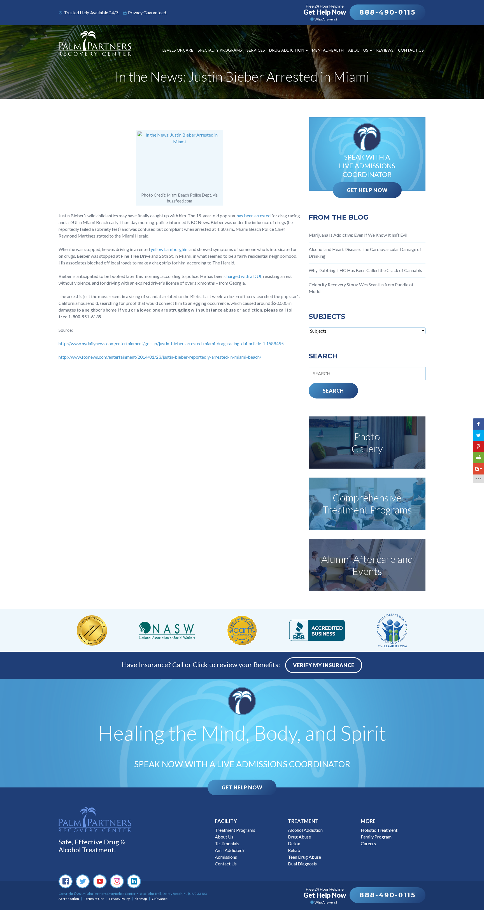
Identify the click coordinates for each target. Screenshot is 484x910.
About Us (358, 50)
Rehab (294, 850)
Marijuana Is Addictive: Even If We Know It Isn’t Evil (358, 235)
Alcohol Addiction (305, 830)
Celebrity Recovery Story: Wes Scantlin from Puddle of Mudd (361, 288)
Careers (368, 843)
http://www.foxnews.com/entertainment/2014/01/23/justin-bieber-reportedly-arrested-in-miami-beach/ (160, 357)
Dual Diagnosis (302, 863)
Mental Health (328, 50)
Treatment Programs (235, 830)
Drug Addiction (286, 50)
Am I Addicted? (230, 850)
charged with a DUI (242, 276)
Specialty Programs (220, 50)
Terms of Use (94, 899)
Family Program (376, 836)
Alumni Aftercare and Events (367, 565)
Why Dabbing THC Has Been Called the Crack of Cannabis (365, 270)
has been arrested (254, 215)
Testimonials (227, 843)
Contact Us (411, 50)
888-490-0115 (387, 12)
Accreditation (69, 899)
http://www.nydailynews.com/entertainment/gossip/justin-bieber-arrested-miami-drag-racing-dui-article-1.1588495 (171, 343)
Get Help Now (367, 190)
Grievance (159, 899)
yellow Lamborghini (170, 249)
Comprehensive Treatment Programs (367, 503)
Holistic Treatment (379, 830)
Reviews (385, 50)
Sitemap (141, 899)
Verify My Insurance (323, 665)
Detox (294, 843)
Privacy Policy (119, 899)
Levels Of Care (177, 50)
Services (255, 50)
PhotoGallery (367, 442)
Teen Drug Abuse (304, 857)
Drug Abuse (299, 836)
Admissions (226, 857)
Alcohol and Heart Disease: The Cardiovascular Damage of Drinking (365, 252)
